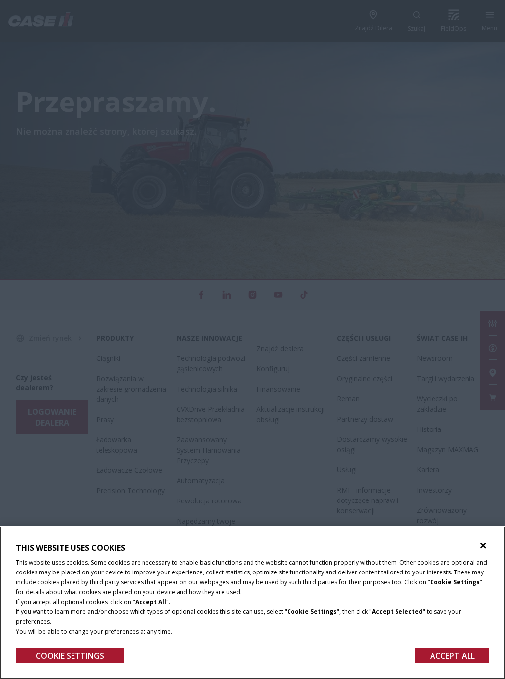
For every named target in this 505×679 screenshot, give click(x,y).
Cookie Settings (70, 655)
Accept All (452, 655)
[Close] (483, 546)
